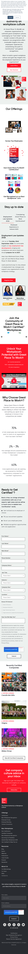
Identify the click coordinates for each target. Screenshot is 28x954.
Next (26, 337)
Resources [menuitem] (5, 846)
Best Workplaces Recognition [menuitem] (9, 817)
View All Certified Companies (14, 758)
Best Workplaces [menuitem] (7, 828)
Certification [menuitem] (5, 815)
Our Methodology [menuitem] (6, 869)
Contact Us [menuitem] (5, 875)
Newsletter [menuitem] (4, 862)
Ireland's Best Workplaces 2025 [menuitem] (10, 839)
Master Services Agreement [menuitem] (14, 939)
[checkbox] (14, 609)
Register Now (8, 280)
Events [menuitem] (3, 851)
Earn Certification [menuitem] (6, 831)
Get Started (14, 70)
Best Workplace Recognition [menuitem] (14, 935)
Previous (1, 337)
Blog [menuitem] (3, 849)
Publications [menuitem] (5, 855)
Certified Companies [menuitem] (7, 833)
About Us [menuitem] (5, 866)
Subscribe (14, 790)
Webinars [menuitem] (4, 853)
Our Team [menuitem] (4, 871)
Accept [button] (10, 17)
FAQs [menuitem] (3, 873)
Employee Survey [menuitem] (6, 819)
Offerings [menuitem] (5, 813)
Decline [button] (17, 17)
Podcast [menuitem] (4, 860)
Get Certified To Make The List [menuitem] (9, 842)
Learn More (14, 65)
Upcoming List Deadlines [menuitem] (8, 837)
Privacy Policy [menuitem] (14, 937)
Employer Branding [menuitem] (6, 822)
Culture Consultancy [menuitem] (7, 824)
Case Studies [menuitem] (5, 857)
